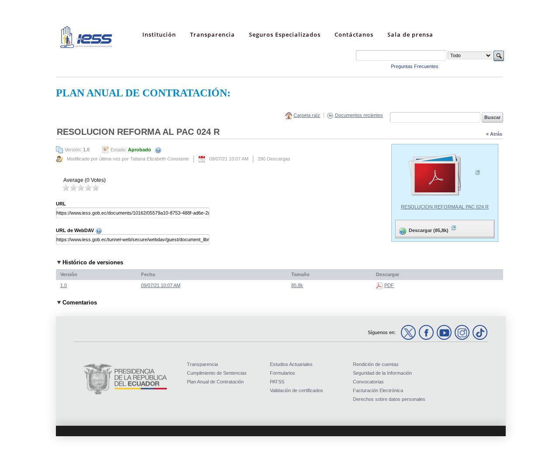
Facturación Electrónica (378, 390)
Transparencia (202, 364)
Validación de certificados (296, 390)
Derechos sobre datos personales (389, 399)
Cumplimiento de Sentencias (217, 373)
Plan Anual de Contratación (215, 381)
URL (61, 203)
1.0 (63, 285)
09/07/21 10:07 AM (160, 285)
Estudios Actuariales (291, 364)
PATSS (277, 381)
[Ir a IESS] (86, 46)
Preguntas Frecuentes (414, 66)
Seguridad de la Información (382, 373)
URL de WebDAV (75, 230)
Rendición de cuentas (376, 364)
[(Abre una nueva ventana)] (445, 175)
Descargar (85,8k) (423, 228)
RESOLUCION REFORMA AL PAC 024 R (445, 206)
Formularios (282, 373)
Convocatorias (368, 381)
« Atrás (494, 134)
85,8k (297, 285)
